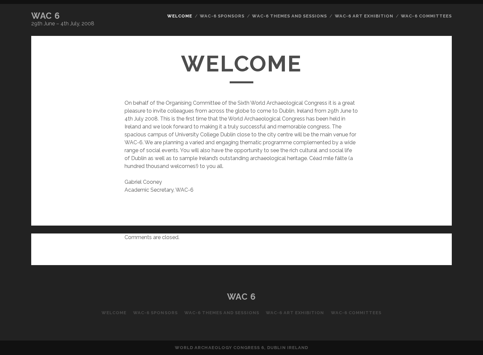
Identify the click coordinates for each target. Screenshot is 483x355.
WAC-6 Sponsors (222, 16)
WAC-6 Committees (426, 16)
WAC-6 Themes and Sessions (289, 16)
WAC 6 (45, 16)
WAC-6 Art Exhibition (364, 16)
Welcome (179, 16)
